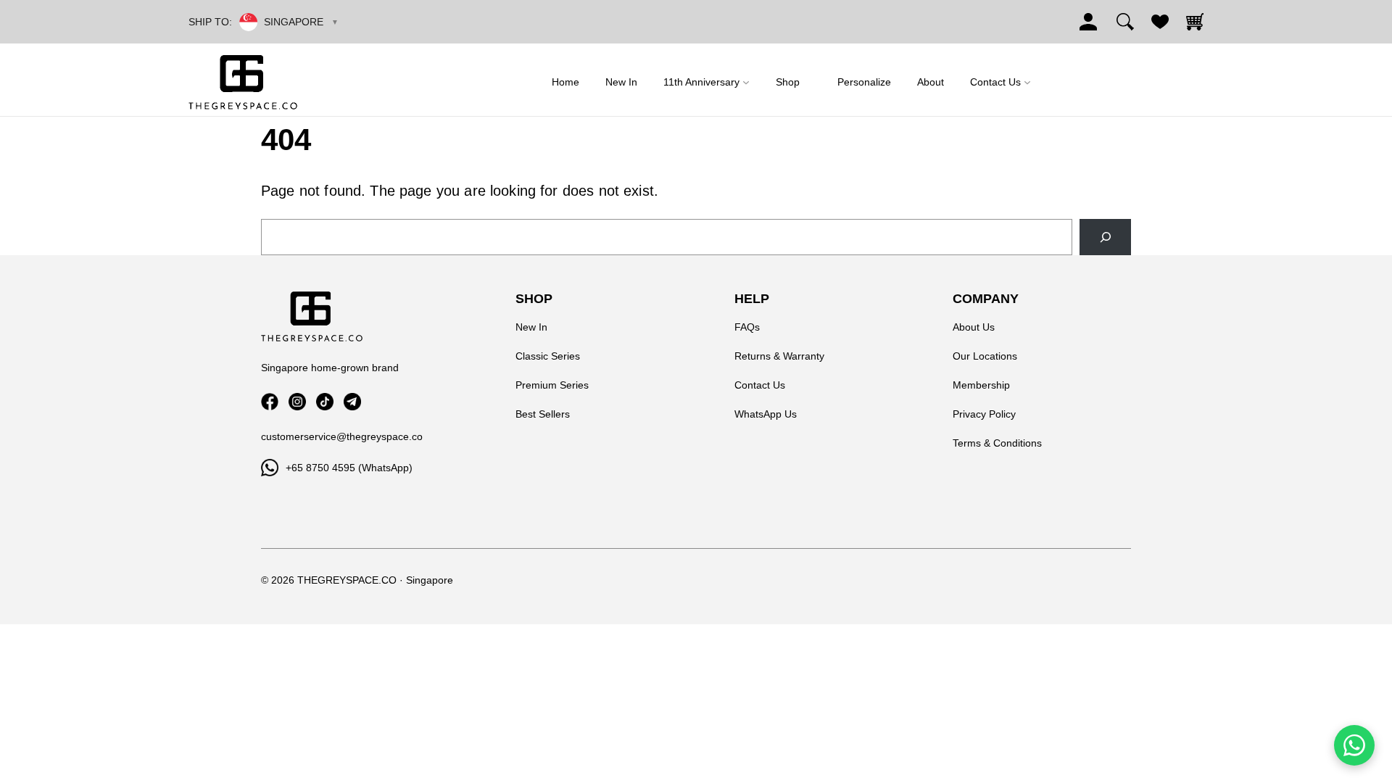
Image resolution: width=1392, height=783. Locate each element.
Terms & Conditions (997, 443)
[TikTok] (325, 401)
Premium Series (552, 385)
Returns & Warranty (779, 356)
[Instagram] (297, 401)
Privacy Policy (984, 414)
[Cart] (1195, 21)
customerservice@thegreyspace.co (342, 436)
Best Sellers (542, 414)
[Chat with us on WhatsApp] (1354, 745)
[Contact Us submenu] (1027, 82)
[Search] (1125, 21)
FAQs (747, 327)
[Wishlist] (1160, 21)
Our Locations (985, 356)
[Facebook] (269, 401)
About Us (974, 327)
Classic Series (547, 356)
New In (531, 327)
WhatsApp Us (765, 414)
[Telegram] (352, 401)
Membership (981, 385)
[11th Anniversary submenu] (746, 82)
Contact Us (759, 385)
